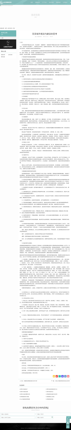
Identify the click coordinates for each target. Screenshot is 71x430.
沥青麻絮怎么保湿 (50, 396)
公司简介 (65, 2)
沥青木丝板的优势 (24, 391)
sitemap (22, 428)
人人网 (65, 376)
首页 (32, 2)
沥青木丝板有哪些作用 (25, 394)
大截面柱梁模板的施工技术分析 (30, 380)
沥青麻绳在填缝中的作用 (51, 394)
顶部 (68, 427)
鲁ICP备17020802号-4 (46, 428)
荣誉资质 (58, 2)
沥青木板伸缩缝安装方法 (51, 389)
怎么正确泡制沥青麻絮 (25, 399)
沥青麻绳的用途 (49, 399)
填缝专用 (37, 2)
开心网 (68, 376)
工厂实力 (44, 2)
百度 (62, 376)
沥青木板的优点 (49, 391)
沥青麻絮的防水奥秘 (24, 396)
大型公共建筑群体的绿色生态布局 (62, 380)
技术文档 (51, 2)
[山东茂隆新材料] (6, 2)
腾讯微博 (60, 376)
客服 (68, 423)
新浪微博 (57, 376)
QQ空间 (54, 376)
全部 (2, 38)
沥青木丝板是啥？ (24, 389)
